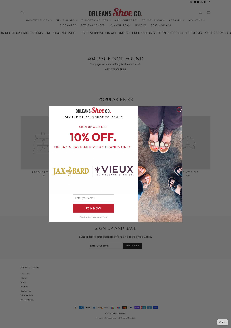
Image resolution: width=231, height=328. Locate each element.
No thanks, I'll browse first (93, 216)
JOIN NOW (93, 208)
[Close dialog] (179, 109)
